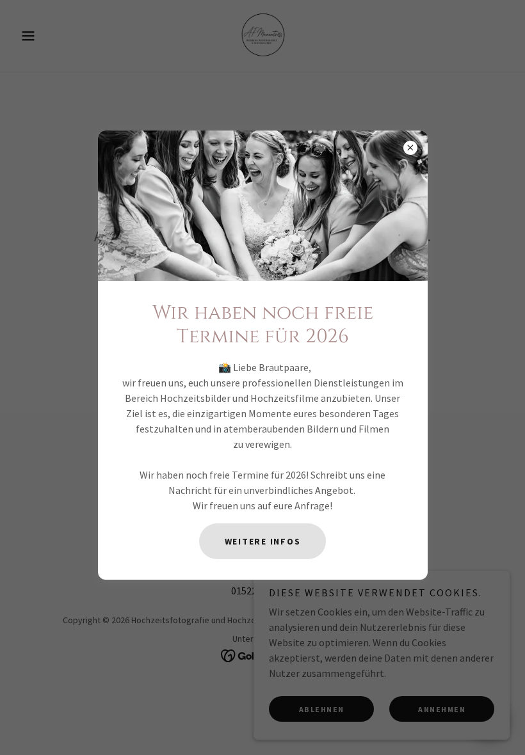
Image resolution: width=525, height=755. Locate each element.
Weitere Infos (263, 541)
